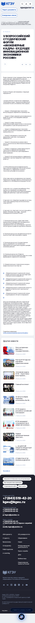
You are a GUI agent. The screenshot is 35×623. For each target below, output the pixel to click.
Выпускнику (7, 542)
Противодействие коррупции (12, 482)
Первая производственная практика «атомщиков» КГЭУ (22, 436)
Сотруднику (7, 545)
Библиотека (22, 558)
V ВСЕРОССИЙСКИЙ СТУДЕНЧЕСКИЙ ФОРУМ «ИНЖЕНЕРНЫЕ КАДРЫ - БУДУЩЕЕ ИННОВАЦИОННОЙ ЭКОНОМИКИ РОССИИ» (16, 23)
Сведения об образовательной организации (17, 479)
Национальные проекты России (23, 563)
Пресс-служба (23, 551)
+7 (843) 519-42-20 (17, 498)
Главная (3, 21)
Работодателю (8, 549)
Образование (22, 538)
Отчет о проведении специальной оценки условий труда (16, 598)
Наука (20, 542)
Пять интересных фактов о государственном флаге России (21, 350)
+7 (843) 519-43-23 (10, 521)
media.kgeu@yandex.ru (12, 527)
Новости (9, 21)
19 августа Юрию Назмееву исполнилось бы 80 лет (22, 399)
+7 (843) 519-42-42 (10, 511)
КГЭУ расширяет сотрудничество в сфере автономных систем (22, 423)
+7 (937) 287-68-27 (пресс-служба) (17, 523)
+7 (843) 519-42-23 (10, 509)
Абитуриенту (7, 534)
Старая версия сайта (10, 486)
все (15, 21)
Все (5, 64)
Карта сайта (22, 486)
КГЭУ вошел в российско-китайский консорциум (23, 410)
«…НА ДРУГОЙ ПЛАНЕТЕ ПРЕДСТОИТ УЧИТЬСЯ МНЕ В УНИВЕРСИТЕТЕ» (23, 448)
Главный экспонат (22, 384)
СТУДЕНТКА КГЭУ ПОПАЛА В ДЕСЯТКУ (22, 459)
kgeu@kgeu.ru (14, 502)
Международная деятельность (23, 546)
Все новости (6, 470)
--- (4, 513)
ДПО (19, 555)
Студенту (6, 538)
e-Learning (6, 553)
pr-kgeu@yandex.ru (11, 515)
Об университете (24, 534)
